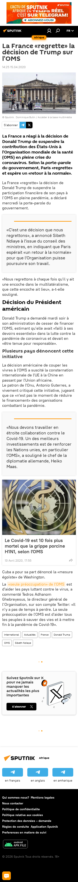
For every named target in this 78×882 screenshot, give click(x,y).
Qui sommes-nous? (15, 797)
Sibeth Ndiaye (23, 642)
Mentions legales (42, 797)
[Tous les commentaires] (6, 875)
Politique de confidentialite (21, 809)
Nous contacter (12, 803)
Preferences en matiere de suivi (24, 832)
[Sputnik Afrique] (13, 32)
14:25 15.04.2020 (14, 67)
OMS (7, 642)
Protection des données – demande (26, 821)
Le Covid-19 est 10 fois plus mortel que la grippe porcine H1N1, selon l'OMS (35, 545)
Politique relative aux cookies (22, 815)
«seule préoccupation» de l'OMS (36, 584)
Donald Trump (62, 634)
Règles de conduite (15, 827)
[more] (71, 560)
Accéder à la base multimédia (55, 117)
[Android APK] (15, 844)
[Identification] (49, 30)
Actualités (30, 634)
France (45, 634)
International (11, 634)
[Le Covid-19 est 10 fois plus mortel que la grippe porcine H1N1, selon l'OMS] (39, 507)
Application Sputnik (44, 827)
